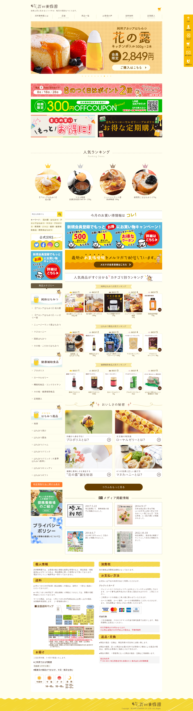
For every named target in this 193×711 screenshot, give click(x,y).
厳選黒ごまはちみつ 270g (145, 197)
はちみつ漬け (40, 431)
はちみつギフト (41, 475)
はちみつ (54, 220)
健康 (52, 227)
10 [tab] (110, 75)
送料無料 (129, 16)
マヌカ (49, 223)
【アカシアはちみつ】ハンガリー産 (46, 316)
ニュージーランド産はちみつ (47, 325)
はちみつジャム (41, 445)
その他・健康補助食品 (44, 392)
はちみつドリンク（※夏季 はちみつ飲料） (46, 460)
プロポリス (39, 371)
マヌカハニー (40, 332)
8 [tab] (104, 75)
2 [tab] (85, 75)
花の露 (46, 220)
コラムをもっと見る (113, 487)
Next (161, 44)
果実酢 (38, 227)
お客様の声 (107, 16)
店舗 (63, 16)
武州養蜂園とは (42, 16)
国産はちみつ (40, 339)
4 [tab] (91, 75)
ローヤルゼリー (41, 378)
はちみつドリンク (42, 452)
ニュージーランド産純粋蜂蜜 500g (112, 198)
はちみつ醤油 (40, 438)
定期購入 (151, 16)
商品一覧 (85, 16)
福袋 (36, 423)
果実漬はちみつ (45, 230)
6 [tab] (98, 75)
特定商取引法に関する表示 (46, 484)
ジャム (45, 227)
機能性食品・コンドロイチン (47, 385)
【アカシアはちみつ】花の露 (48, 198)
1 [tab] (82, 75)
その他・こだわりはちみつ (46, 346)
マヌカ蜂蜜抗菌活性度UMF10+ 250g (80, 198)
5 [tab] (95, 75)
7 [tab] (101, 75)
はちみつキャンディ (43, 468)
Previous (32, 44)
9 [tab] (107, 75)
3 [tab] (88, 75)
